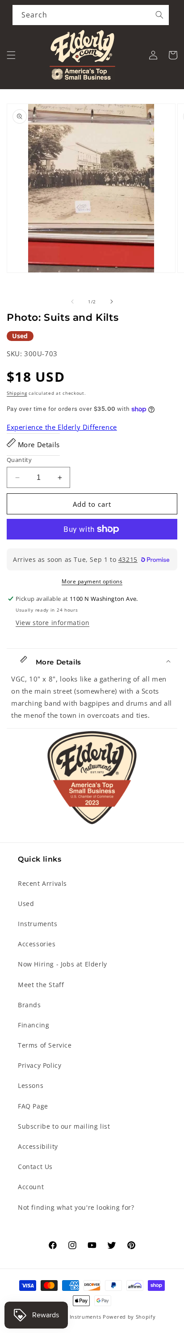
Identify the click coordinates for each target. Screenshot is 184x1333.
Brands (29, 1005)
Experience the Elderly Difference (62, 427)
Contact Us (35, 1166)
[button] (11, 55)
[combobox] (91, 15)
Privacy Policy (39, 1065)
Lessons (30, 1085)
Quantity (19, 460)
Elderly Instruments (75, 1316)
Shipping (17, 393)
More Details (38, 444)
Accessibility (38, 1146)
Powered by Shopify (129, 1316)
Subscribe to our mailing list (64, 1126)
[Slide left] (72, 301)
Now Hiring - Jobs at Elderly (62, 964)
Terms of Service (45, 1045)
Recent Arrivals (42, 883)
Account (31, 1186)
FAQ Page (33, 1106)
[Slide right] (111, 301)
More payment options (92, 581)
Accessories (37, 944)
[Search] (159, 15)
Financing (33, 1025)
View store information (52, 622)
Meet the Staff (41, 984)
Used (26, 903)
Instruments (38, 923)
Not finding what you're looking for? (76, 1207)
